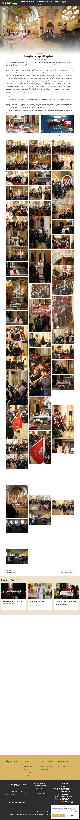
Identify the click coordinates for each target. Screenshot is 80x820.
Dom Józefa (63, 786)
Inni (32, 605)
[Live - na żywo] (72, 801)
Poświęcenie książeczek (11, 571)
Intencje (57, 1)
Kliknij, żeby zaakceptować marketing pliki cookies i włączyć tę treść (22, 124)
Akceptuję (58, 815)
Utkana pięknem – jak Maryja (67, 571)
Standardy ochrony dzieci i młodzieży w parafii (63, 799)
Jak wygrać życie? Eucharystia (12, 601)
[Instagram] (72, 2)
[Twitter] (70, 2)
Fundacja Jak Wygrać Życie (63, 791)
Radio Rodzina (60, 785)
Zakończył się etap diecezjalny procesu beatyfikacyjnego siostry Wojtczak (66, 603)
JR (36, 59)
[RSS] (69, 801)
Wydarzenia (40, 53)
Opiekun (68, 785)
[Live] (65, 2)
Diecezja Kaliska (63, 783)
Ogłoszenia (50, 1)
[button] (17, 147)
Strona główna (24, 1)
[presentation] (13, 591)
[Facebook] (67, 2)
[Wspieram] (63, 2)
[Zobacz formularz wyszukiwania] (78, 3)
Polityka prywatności (63, 793)
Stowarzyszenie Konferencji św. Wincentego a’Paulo (63, 789)
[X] (57, 801)
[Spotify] (63, 4)
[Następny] (77, 596)
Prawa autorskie (63, 794)
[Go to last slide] (3, 596)
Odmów (72, 815)
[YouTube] (74, 2)
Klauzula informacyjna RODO (63, 796)
